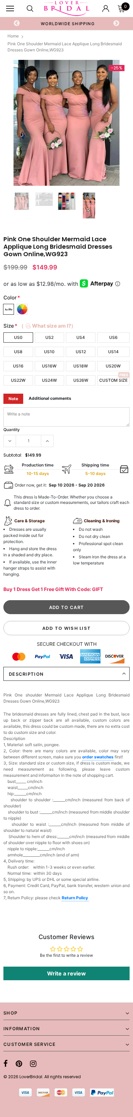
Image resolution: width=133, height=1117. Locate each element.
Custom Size (113, 380)
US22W (18, 380)
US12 (81, 351)
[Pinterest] (19, 1063)
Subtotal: (12, 455)
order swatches (98, 756)
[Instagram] (33, 1063)
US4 (80, 337)
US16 (18, 365)
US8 (18, 351)
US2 (49, 337)
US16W (49, 365)
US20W (113, 365)
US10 (49, 351)
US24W (49, 380)
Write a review (66, 973)
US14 (113, 351)
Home (13, 35)
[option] (66, 23)
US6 (113, 337)
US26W (80, 380)
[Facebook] (5, 1063)
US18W (80, 365)
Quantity (11, 429)
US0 (18, 337)
